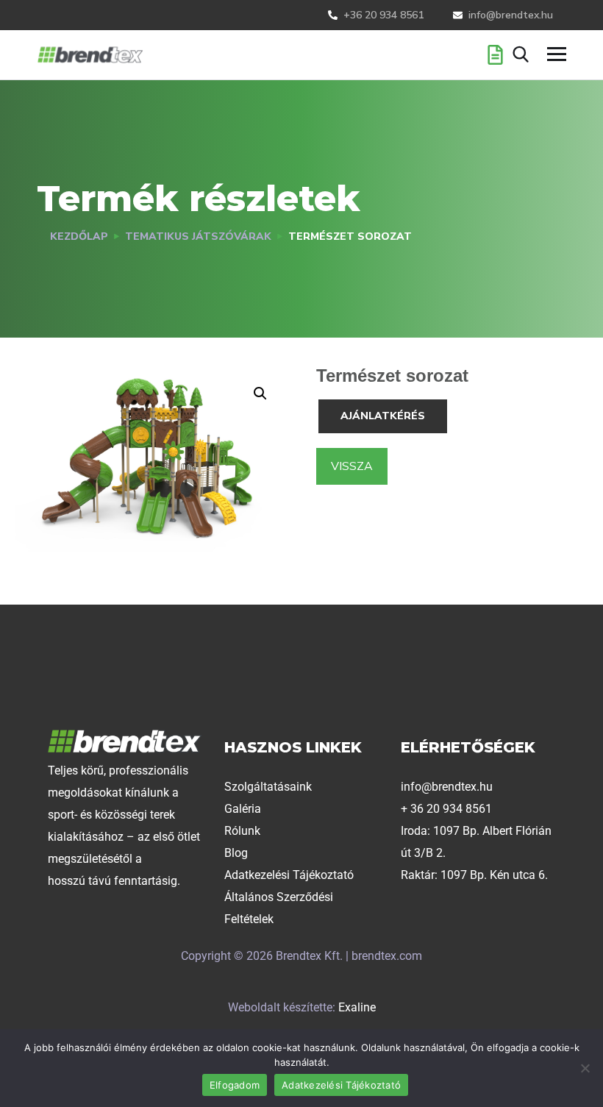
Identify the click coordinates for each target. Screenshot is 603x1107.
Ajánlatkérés (382, 416)
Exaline (357, 1007)
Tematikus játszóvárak (198, 236)
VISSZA (352, 466)
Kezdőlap (79, 236)
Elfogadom (235, 1085)
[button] (260, 393)
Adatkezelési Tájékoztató (341, 1085)
